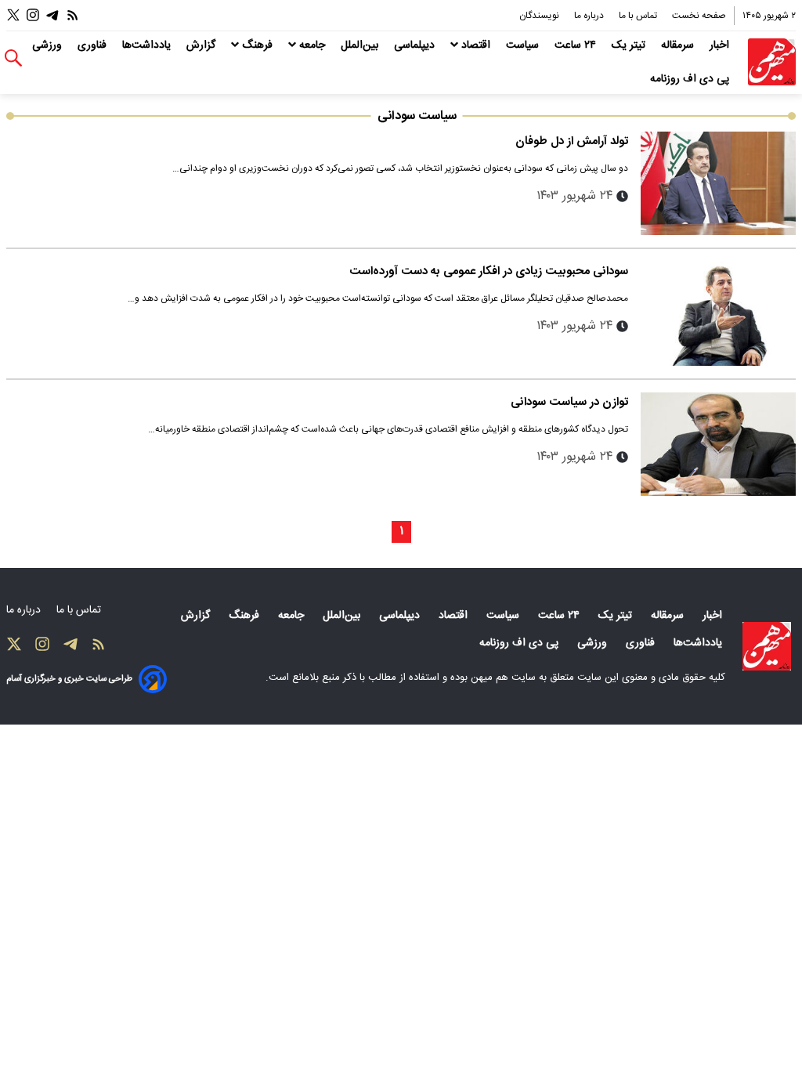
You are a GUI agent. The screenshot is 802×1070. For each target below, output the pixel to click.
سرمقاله (679, 45)
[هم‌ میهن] (766, 646)
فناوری (94, 45)
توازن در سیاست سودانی (569, 402)
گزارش (202, 45)
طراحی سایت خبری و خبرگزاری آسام (69, 678)
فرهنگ (257, 45)
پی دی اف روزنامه (691, 79)
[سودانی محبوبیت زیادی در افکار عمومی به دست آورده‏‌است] (718, 313)
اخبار (721, 45)
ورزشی (48, 45)
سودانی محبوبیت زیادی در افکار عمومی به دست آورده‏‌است (488, 271)
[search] (13, 58)
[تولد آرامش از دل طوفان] (718, 183)
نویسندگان (540, 15)
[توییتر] (13, 15)
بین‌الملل (361, 45)
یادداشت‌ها (148, 45)
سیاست (524, 45)
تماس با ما (639, 15)
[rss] (73, 15)
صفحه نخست (699, 15)
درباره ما (590, 15)
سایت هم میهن (503, 677)
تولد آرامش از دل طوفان (571, 141)
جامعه (312, 45)
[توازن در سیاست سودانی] (718, 444)
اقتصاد (475, 45)
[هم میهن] (772, 62)
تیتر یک (630, 45)
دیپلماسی (416, 45)
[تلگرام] (52, 15)
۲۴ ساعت (577, 45)
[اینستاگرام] (33, 15)
